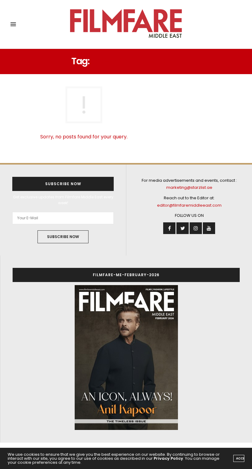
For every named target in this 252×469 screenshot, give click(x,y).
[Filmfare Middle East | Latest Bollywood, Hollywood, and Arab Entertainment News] (126, 24)
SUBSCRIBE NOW (63, 236)
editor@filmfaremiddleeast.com (189, 205)
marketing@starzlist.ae (189, 187)
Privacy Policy (168, 458)
